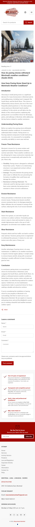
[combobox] (17, 22)
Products (4, 458)
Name (3, 323)
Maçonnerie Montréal (19, 521)
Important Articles (7, 463)
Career (3, 465)
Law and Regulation (7, 460)
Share (6, 309)
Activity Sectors (6, 455)
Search (30, 22)
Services (4, 453)
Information (5, 468)
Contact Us (4, 470)
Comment (4, 340)
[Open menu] (31, 12)
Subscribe (29, 436)
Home (3, 450)
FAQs (3, 472)
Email (3, 332)
